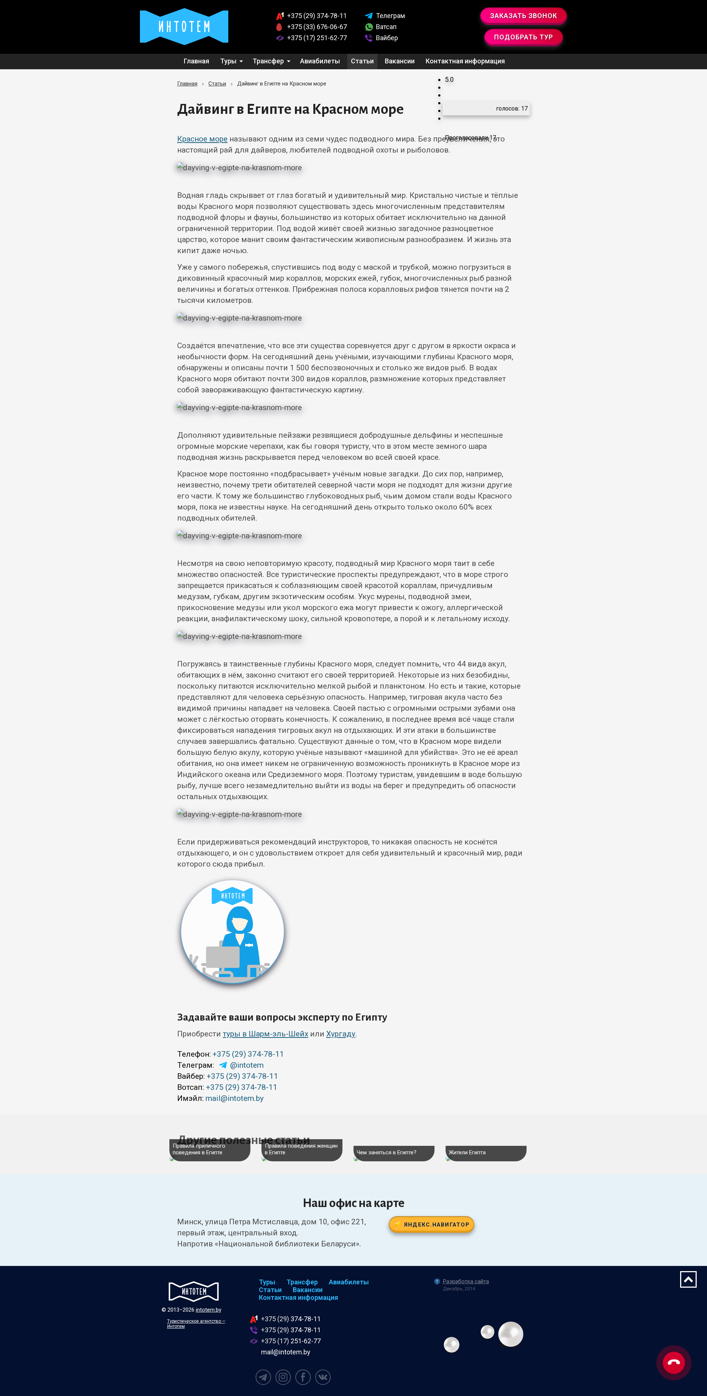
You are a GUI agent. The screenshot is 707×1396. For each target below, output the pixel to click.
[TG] (263, 1377)
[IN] (283, 1377)
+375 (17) (317, 38)
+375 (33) (317, 27)
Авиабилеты (320, 61)
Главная (196, 61)
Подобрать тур (523, 37)
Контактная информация (465, 61)
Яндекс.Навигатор (436, 1224)
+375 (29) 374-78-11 (248, 1054)
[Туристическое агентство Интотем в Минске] (184, 27)
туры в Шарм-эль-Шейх (265, 1033)
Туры (228, 61)
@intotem (247, 1065)
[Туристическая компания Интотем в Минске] (194, 1291)
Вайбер (387, 38)
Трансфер (268, 61)
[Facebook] (303, 1377)
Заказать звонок (523, 16)
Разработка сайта (466, 1281)
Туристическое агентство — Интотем (196, 1324)
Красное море (202, 138)
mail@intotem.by (234, 1098)
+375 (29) (317, 16)
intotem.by (208, 1309)
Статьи (362, 61)
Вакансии (400, 61)
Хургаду (340, 1033)
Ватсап (386, 27)
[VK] (323, 1377)
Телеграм (390, 16)
